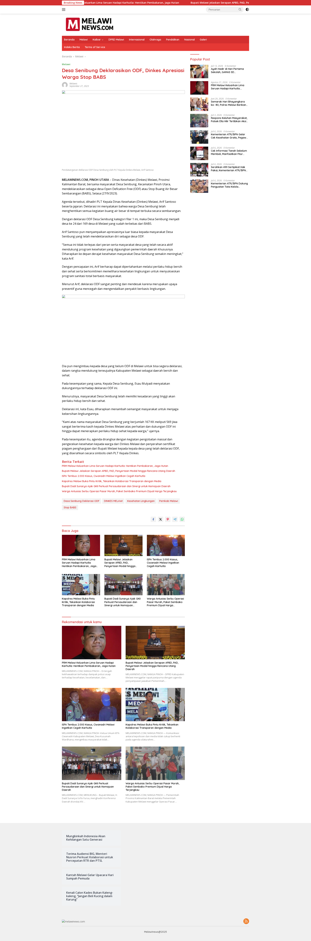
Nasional (189, 39)
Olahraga (155, 39)
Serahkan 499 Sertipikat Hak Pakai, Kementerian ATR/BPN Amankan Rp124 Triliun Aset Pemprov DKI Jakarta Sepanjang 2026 (228, 168)
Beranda (69, 39)
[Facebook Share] (153, 519)
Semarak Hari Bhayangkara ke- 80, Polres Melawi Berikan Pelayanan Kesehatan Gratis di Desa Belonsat (229, 103)
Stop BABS (70, 507)
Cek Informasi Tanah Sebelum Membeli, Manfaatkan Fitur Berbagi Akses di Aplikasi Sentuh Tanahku (229, 152)
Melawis (73, 83)
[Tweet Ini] (160, 519)
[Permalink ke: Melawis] (65, 84)
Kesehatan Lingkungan (141, 501)
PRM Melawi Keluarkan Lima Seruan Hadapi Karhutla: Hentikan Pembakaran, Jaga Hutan (115, 466)
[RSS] (246, 921)
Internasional (137, 39)
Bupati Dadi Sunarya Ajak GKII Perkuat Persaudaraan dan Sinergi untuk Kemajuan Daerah (116, 486)
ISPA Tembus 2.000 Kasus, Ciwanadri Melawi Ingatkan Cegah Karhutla (103, 476)
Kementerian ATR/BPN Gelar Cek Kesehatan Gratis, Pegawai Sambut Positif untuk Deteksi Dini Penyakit (229, 136)
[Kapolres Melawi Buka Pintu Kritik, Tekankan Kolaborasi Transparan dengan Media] (81, 584)
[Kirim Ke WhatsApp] (182, 519)
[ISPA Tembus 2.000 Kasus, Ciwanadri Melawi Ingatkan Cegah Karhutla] (166, 545)
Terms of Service (95, 47)
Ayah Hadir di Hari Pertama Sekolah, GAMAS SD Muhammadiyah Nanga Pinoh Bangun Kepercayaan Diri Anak (230, 70)
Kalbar (97, 39)
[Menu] (64, 9)
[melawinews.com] (89, 24)
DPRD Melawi (116, 39)
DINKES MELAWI (113, 501)
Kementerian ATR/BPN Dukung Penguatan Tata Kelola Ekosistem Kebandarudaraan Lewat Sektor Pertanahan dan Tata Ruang (229, 185)
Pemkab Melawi (168, 501)
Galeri (203, 39)
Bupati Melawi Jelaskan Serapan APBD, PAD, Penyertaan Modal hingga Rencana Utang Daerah (197, 2)
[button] (240, 9)
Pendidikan (172, 39)
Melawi (84, 39)
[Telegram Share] (175, 519)
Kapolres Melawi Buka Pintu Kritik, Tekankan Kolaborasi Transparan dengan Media (111, 481)
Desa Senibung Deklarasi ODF (81, 501)
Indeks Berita (72, 47)
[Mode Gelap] (247, 9)
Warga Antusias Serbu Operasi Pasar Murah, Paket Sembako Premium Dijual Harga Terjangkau (119, 491)
